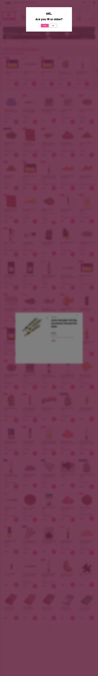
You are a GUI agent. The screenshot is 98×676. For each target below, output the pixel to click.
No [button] (53, 25)
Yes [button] (45, 25)
